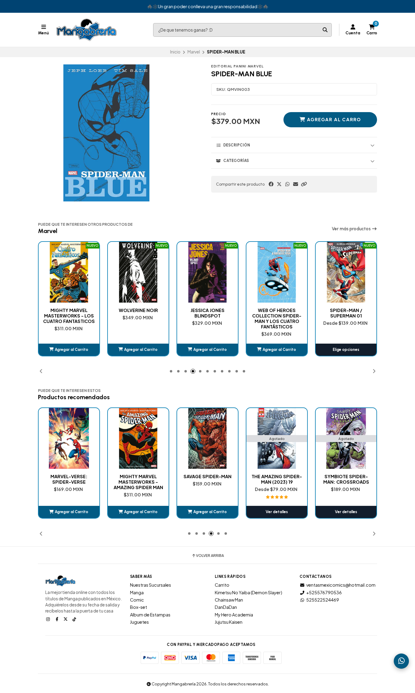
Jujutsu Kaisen (228, 622)
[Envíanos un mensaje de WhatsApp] (401, 661)
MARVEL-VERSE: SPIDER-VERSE (68, 479)
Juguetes (139, 622)
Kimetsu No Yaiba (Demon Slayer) (248, 592)
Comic (137, 600)
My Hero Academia (234, 614)
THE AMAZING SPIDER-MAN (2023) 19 (277, 479)
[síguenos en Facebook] (57, 619)
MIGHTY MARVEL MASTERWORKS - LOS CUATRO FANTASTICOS (69, 315)
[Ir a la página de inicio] (86, 30)
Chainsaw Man (229, 600)
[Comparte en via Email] (296, 184)
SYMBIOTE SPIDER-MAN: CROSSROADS (346, 479)
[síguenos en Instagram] (48, 619)
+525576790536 (324, 592)
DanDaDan (226, 607)
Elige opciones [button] (346, 349)
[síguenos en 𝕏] (66, 619)
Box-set (138, 607)
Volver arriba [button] (210, 555)
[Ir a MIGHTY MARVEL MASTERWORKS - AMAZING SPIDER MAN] (138, 438)
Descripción (236, 145)
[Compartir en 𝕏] (279, 184)
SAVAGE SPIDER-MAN (207, 476)
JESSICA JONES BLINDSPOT (207, 312)
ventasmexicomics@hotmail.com (341, 585)
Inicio (175, 51)
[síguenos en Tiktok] (75, 619)
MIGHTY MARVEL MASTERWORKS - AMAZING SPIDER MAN (138, 482)
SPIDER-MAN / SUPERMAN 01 (346, 312)
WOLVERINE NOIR (138, 310)
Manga (137, 592)
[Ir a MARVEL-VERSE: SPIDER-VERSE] (69, 438)
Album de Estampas (150, 614)
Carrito (222, 585)
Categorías (236, 160)
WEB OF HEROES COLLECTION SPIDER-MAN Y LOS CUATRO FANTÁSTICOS (276, 318)
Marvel (193, 51)
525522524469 (322, 600)
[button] (304, 184)
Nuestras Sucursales (150, 585)
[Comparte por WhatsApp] (287, 184)
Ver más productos (352, 229)
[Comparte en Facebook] (271, 184)
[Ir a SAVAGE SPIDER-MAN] (207, 438)
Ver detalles (277, 511)
